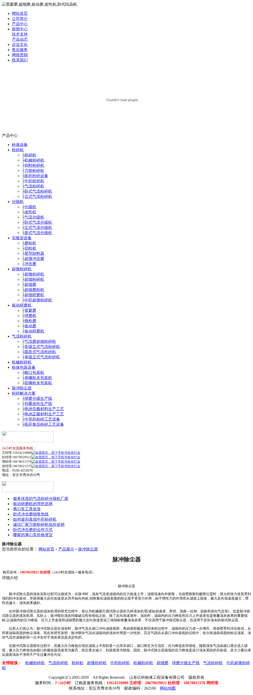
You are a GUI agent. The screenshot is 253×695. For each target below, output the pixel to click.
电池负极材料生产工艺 (44, 409)
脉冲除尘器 (22, 388)
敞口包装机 (34, 372)
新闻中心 (20, 29)
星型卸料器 (34, 253)
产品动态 (20, 39)
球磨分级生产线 (38, 398)
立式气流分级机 (38, 227)
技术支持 (20, 34)
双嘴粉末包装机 (38, 383)
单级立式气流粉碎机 (42, 357)
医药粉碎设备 (36, 176)
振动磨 (30, 326)
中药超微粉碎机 (38, 300)
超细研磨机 (34, 295)
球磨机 (30, 315)
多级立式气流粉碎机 (42, 347)
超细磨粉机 (34, 290)
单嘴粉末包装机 (38, 378)
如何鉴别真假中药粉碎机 (35, 519)
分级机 (18, 202)
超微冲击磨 (34, 258)
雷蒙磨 (30, 310)
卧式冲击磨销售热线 (31, 514)
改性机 (30, 212)
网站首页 (20, 13)
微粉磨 (30, 321)
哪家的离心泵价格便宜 (33, 535)
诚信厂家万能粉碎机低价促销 (38, 524)
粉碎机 (18, 150)
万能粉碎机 (34, 170)
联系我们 (20, 60)
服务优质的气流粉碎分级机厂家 (40, 498)
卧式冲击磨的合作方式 (33, 530)
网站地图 (168, 688)
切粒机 (30, 248)
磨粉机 (30, 243)
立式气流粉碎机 (38, 196)
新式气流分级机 (38, 233)
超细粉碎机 (34, 279)
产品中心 (20, 24)
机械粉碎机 (34, 160)
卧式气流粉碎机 (38, 191)
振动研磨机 (22, 305)
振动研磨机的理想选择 (33, 504)
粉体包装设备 (24, 367)
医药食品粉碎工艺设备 (44, 424)
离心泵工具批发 (27, 509)
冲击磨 (30, 264)
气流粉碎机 (34, 186)
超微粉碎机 (22, 269)
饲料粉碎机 (34, 165)
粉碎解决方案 (24, 393)
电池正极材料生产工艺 (44, 414)
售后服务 (20, 50)
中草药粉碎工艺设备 (42, 419)
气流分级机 (34, 217)
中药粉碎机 (34, 181)
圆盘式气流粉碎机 (40, 352)
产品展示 (66, 549)
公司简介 (20, 19)
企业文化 (20, 44)
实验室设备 (22, 238)
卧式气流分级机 (38, 222)
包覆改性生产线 (38, 404)
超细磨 (30, 284)
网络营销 (20, 55)
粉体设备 (20, 145)
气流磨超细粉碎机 (40, 341)
